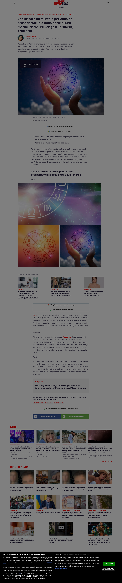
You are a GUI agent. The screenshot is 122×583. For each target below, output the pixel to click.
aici (20, 574)
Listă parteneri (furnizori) (61, 568)
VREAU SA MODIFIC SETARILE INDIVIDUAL (108, 569)
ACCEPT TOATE (109, 564)
